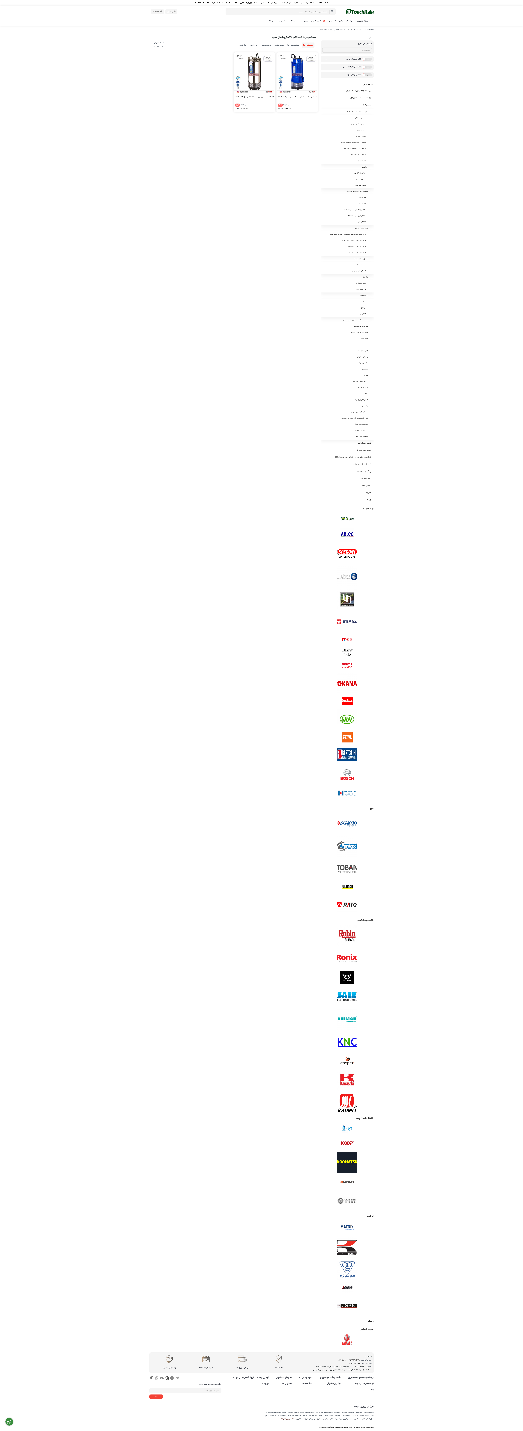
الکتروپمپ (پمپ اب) (361, 258)
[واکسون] (347, 1305)
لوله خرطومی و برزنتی (361, 326)
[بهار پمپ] (347, 793)
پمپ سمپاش (362, 161)
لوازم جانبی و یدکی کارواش (357, 252)
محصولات (295, 20)
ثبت (156, 1396)
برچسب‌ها (357, 29)
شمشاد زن (364, 369)
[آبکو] (347, 535)
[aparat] (151, 1378)
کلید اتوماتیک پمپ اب (359, 271)
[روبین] (347, 935)
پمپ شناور (362, 197)
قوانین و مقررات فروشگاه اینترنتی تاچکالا (353, 457)
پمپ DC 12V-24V (362, 436)
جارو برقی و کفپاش (361, 430)
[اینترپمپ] (347, 599)
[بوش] (347, 774)
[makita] (347, 701)
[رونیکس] (347, 958)
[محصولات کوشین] (347, 1247)
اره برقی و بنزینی (362, 357)
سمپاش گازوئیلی (360, 118)
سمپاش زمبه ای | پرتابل (358, 124)
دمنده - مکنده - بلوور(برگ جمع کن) (355, 320)
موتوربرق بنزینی (361, 179)
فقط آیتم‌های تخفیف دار (352, 67)
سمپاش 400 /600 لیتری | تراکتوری (355, 148)
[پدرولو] (347, 824)
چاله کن (365, 344)
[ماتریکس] (347, 1228)
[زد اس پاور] (347, 977)
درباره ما (367, 492)
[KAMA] (347, 683)
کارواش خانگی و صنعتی (360, 381)
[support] (167, 1379)
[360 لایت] (347, 519)
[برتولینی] (347, 755)
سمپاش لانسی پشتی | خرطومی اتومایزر (353, 142)
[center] (332, 11)
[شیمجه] (347, 1019)
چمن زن (365, 375)
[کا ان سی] (347, 1042)
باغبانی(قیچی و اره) (361, 399)
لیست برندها (368, 508)
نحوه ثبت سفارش (363, 450)
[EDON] (347, 639)
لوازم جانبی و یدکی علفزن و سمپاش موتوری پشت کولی (348, 234)
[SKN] (347, 719)
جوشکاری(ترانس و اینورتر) (359, 412)
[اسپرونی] (347, 554)
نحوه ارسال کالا (364, 443)
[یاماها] (347, 1339)
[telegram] (177, 1379)
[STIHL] (347, 737)
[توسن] (347, 869)
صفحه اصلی (369, 29)
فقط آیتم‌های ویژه (354, 75)
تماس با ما (281, 20)
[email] (162, 1379)
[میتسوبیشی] (347, 1287)
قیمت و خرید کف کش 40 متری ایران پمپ (334, 29)
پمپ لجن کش (361, 203)
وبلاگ (270, 20)
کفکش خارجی (361, 222)
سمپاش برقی (361, 130)
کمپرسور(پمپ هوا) (361, 424)
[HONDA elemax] (347, 665)
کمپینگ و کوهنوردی (313, 20)
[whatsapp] (156, 1379)
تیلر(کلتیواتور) (363, 387)
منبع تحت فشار (361, 265)
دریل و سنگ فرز (360, 283)
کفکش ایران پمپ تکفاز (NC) (357, 216)
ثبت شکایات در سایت (362, 464)
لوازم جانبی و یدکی (361, 228)
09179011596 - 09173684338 (348, 1360)
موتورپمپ (364, 338)
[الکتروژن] (347, 576)
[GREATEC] (347, 652)
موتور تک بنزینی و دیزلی (359, 332)
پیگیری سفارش (364, 471)
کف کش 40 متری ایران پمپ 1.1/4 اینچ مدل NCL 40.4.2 (297, 97)
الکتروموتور (364, 295)
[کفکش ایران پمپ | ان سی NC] (347, 1128)
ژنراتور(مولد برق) (360, 185)
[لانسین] (347, 1182)
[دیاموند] (347, 887)
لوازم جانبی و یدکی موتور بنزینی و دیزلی (353, 240)
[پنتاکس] (347, 846)
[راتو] (347, 905)
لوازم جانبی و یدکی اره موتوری (356, 246)
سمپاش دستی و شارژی (358, 154)
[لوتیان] (347, 1201)
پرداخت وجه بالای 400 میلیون (341, 20)
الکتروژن (363, 314)
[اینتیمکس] (347, 621)
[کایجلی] (347, 1103)
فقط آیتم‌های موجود (353, 59)
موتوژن (363, 308)
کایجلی (363, 302)
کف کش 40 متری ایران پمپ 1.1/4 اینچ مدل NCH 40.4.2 (254, 97)
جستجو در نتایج (365, 44)
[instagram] (172, 1379)
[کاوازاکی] (347, 1080)
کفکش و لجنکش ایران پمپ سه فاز (355, 210)
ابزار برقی (365, 277)
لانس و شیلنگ (363, 350)
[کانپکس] (347, 1061)
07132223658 (354, 1363)
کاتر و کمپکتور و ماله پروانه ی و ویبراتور (354, 418)
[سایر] (347, 996)
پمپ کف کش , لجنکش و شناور (357, 191)
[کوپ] (347, 1143)
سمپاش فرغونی (361, 136)
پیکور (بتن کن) (361, 289)
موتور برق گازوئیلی (360, 173)
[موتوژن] (347, 1270)
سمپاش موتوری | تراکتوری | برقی (357, 111)
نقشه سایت (366, 478)
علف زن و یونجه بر (362, 363)
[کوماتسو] (347, 1162)
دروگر (366, 393)
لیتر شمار (365, 406)
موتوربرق (365, 167)
